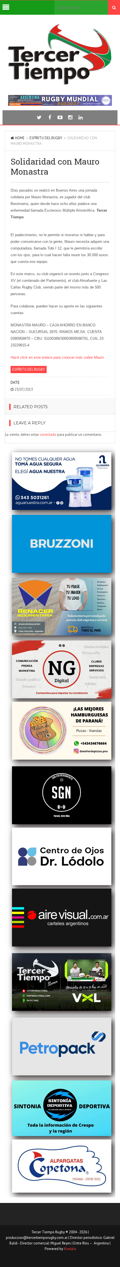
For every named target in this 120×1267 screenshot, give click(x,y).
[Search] (114, 7)
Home (20, 138)
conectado (48, 434)
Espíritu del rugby (46, 138)
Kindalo (70, 1248)
